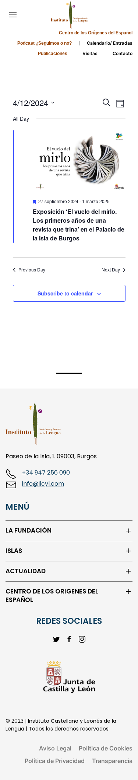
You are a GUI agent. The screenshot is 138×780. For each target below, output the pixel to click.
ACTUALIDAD (26, 571)
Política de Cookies (105, 748)
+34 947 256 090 (46, 472)
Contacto (122, 53)
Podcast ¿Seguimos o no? (44, 43)
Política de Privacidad (55, 760)
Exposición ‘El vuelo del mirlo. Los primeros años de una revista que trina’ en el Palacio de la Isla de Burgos (78, 224)
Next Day (111, 270)
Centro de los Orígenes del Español (95, 32)
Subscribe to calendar (65, 293)
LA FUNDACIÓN (29, 530)
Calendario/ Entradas (109, 43)
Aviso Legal (55, 748)
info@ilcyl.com (43, 483)
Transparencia (112, 760)
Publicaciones (52, 53)
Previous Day (31, 270)
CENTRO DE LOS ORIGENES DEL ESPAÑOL (52, 596)
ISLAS (14, 551)
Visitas (90, 53)
